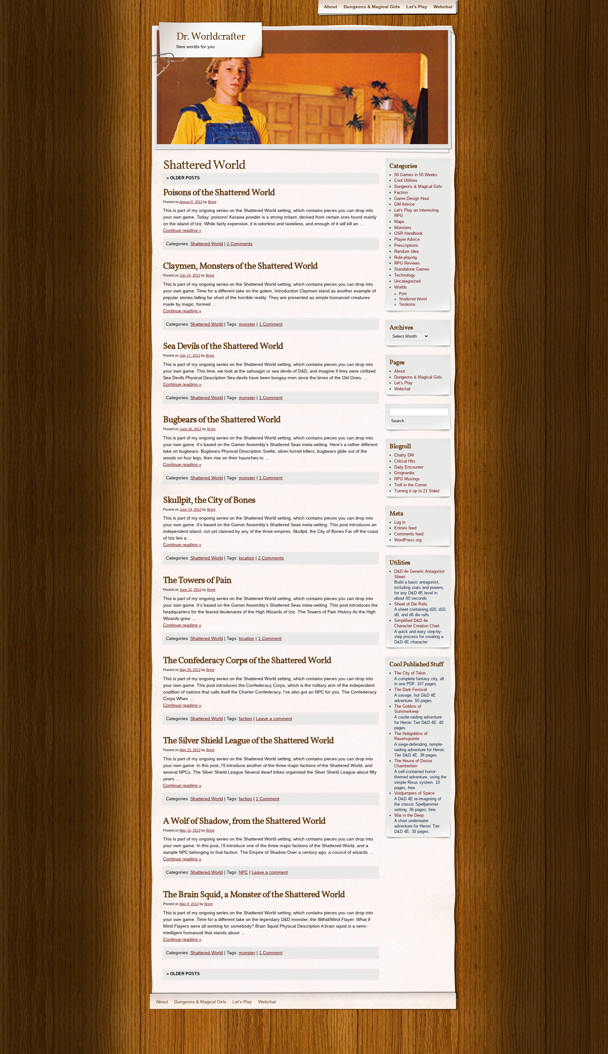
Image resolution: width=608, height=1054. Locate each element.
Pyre (403, 293)
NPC (243, 872)
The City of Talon (410, 673)
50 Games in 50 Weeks (415, 174)
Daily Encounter (408, 467)
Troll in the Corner (410, 484)
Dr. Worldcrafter (210, 37)
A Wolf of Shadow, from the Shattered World (244, 821)
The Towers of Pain (197, 580)
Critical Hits (404, 461)
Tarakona (407, 304)
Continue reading (182, 230)
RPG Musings (407, 478)
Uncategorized (407, 281)
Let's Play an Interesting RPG (416, 213)
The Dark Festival (410, 689)
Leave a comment (274, 718)
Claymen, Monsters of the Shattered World (240, 266)
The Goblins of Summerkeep (407, 709)
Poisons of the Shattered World (219, 193)
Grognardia (404, 472)
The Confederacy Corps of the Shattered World (247, 661)
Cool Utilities (405, 180)
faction (245, 718)
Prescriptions (406, 245)
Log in (399, 522)
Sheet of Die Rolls (411, 604)
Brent (212, 202)
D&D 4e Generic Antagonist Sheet (419, 574)
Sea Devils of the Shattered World (223, 346)
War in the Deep (409, 815)
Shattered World (206, 243)
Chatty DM (404, 455)
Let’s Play (416, 6)
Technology (404, 275)
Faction (401, 192)
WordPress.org (407, 540)
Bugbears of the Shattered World (222, 420)
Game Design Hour (411, 198)
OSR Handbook (408, 233)
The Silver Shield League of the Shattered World (248, 741)
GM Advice (404, 204)
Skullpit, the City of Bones (209, 500)
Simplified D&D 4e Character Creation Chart (417, 623)
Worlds (400, 287)
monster (247, 324)
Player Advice (407, 239)
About (330, 6)
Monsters (402, 227)
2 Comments (239, 243)
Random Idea (406, 251)
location (246, 557)
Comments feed (408, 534)
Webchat (443, 6)
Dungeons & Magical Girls (372, 6)
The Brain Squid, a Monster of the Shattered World (254, 895)
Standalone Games (411, 269)
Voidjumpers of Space (414, 793)
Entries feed (405, 528)
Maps (399, 221)
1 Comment (270, 324)
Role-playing (405, 257)
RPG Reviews (407, 263)
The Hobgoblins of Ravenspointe (411, 736)
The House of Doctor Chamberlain (413, 763)
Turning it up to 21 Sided (416, 491)
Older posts (183, 178)
